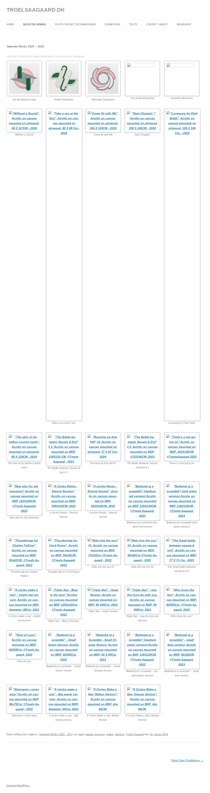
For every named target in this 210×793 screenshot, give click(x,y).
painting (119, 734)
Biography (184, 24)
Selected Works (34, 24)
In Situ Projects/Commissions (75, 24)
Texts (133, 24)
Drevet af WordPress (18, 785)
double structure (95, 734)
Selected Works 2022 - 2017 (56, 734)
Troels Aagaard (135, 734)
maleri (109, 734)
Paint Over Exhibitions (187, 760)
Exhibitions (112, 24)
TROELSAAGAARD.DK (36, 10)
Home (10, 24)
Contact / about (157, 24)
